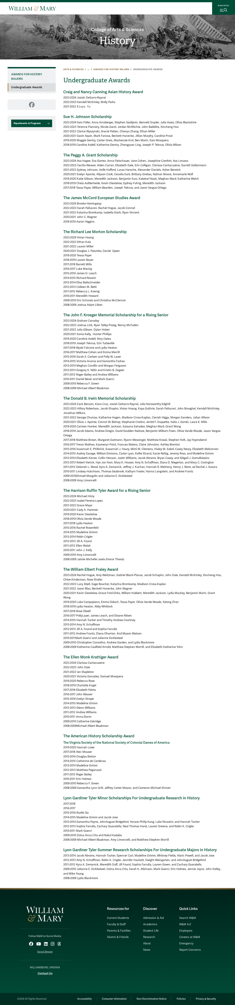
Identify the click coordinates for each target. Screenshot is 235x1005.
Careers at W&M (189, 937)
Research (149, 937)
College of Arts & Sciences (117, 29)
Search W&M (187, 918)
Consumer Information (114, 998)
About (147, 943)
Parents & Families (119, 930)
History (117, 40)
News (146, 950)
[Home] (32, 8)
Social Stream (45, 951)
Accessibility (84, 998)
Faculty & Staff (116, 924)
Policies (181, 998)
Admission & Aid (153, 918)
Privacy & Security (206, 998)
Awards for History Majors (111, 69)
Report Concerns (190, 950)
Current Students (118, 918)
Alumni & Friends (118, 937)
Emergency (186, 943)
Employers (185, 930)
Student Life (151, 930)
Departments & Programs (27, 123)
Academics (150, 924)
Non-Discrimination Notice (152, 998)
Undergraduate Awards (26, 87)
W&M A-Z (185, 924)
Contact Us (45, 973)
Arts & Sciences (73, 69)
